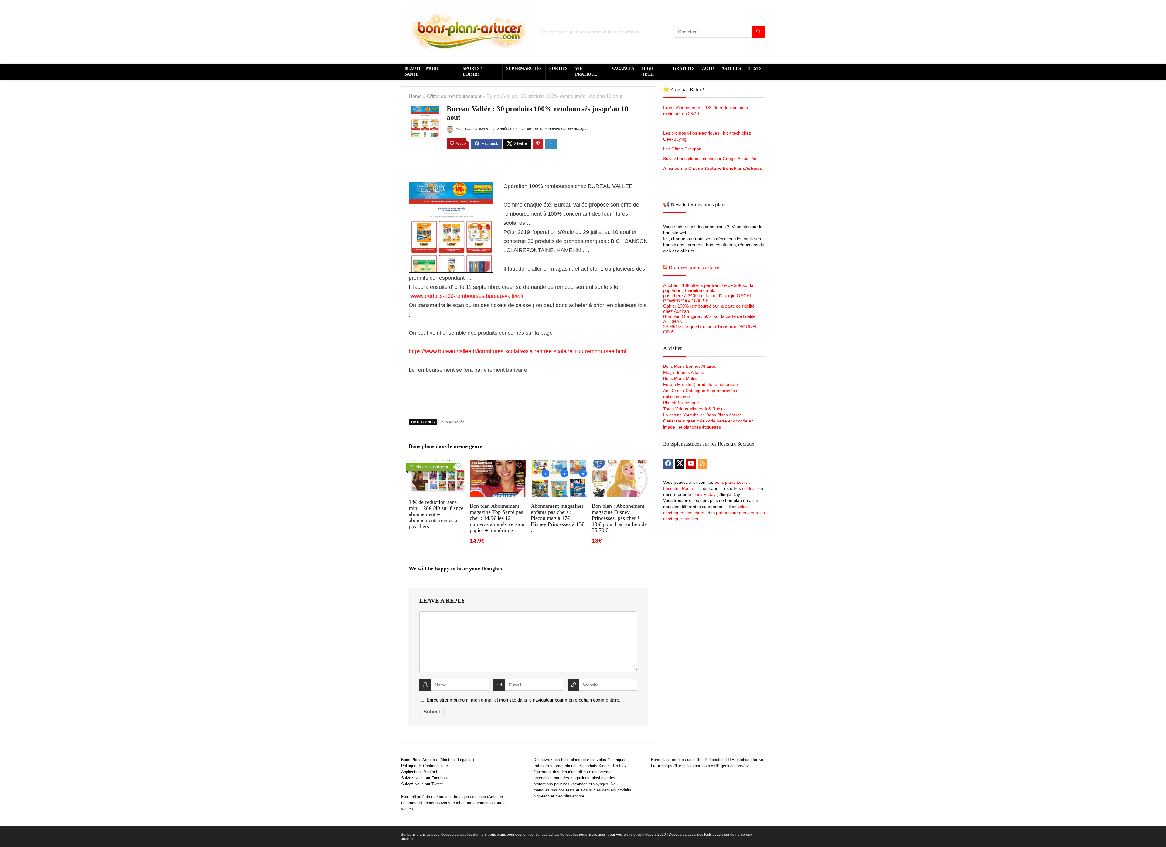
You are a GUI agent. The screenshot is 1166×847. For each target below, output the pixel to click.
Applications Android (419, 772)
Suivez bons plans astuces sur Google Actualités (709, 158)
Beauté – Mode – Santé (423, 71)
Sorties (558, 68)
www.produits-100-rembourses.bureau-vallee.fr (467, 296)
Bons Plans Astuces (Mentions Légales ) (437, 759)
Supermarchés (524, 68)
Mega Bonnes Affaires (684, 372)
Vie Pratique (586, 71)
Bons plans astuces (471, 129)
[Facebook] (668, 464)
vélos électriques (611, 759)
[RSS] (702, 464)
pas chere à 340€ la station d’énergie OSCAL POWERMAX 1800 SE (707, 298)
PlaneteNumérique (681, 402)
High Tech (648, 71)
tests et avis (577, 790)
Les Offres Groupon (683, 148)
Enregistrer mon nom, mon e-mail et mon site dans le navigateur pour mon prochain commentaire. (523, 699)
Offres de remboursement (454, 96)
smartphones (566, 765)
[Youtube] (691, 464)
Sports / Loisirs (472, 71)
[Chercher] (758, 32)
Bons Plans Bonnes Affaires (689, 366)
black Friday (704, 494)
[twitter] (679, 464)
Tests (755, 68)
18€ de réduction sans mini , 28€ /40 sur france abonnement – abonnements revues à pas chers (436, 514)
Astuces (731, 68)
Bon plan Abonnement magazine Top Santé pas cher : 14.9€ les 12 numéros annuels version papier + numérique (497, 518)
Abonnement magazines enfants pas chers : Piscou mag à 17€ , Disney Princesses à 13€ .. (557, 518)
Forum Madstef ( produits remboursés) (700, 384)
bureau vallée (453, 422)
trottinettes (543, 765)
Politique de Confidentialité (424, 765)
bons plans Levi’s (731, 482)
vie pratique (578, 129)
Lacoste (670, 488)
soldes (748, 488)
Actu (708, 68)
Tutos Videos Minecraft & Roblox (694, 408)
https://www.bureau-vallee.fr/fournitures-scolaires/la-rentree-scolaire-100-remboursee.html (517, 351)
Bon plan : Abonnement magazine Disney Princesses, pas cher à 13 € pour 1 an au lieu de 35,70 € (619, 518)
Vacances (623, 68)
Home (415, 96)
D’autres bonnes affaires (695, 268)
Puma (687, 488)
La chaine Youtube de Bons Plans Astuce (702, 414)
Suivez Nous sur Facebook (425, 778)
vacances (579, 784)
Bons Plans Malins (680, 378)
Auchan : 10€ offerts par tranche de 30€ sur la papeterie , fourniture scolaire (708, 288)
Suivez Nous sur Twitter (422, 784)
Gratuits (683, 68)
